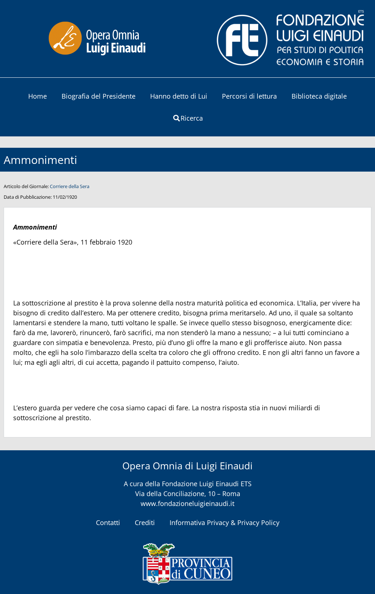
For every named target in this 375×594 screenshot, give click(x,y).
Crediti (145, 522)
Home (37, 96)
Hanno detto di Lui (178, 96)
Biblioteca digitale (319, 96)
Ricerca (192, 118)
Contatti (108, 522)
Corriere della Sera (69, 186)
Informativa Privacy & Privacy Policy (224, 522)
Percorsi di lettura (249, 96)
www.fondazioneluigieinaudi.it (187, 503)
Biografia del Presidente (98, 96)
